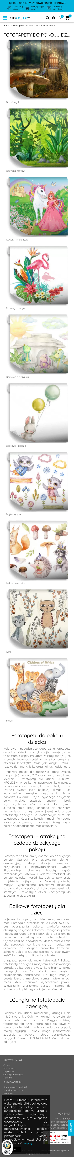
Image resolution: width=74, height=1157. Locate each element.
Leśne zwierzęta (15, 583)
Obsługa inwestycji (13, 1074)
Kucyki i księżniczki (17, 239)
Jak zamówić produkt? (15, 1087)
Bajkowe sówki (14, 514)
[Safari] (37, 688)
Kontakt (7, 1077)
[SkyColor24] (20, 17)
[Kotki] (37, 619)
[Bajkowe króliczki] (37, 413)
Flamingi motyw (15, 308)
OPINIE (71, 1128)
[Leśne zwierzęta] (37, 550)
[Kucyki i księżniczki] (37, 207)
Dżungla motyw (15, 170)
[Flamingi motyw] (37, 276)
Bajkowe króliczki (16, 445)
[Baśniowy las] (37, 69)
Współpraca (9, 1068)
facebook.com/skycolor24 (57, 1124)
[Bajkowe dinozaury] (37, 344)
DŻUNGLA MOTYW (43, 1038)
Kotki (9, 651)
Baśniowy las (14, 102)
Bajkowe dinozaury (17, 377)
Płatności (8, 1093)
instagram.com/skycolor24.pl (55, 1127)
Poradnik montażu (13, 1090)
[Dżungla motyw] (37, 138)
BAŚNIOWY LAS (60, 923)
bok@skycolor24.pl (61, 1121)
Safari (9, 720)
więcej (28, 1143)
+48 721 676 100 (63, 1118)
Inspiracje (8, 1071)
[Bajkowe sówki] (37, 482)
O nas (6, 1065)
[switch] (7, 1152)
